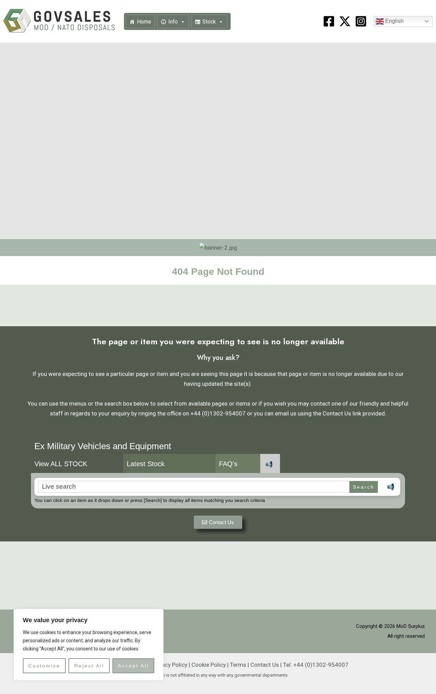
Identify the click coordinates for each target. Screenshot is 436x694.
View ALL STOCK (60, 464)
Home (144, 21)
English (394, 21)
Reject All (89, 665)
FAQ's (228, 464)
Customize (44, 665)
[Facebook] (329, 21)
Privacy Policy (169, 664)
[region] (89, 644)
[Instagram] (361, 21)
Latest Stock (146, 464)
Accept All (133, 665)
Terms (238, 664)
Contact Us (264, 664)
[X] (345, 21)
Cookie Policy (208, 664)
